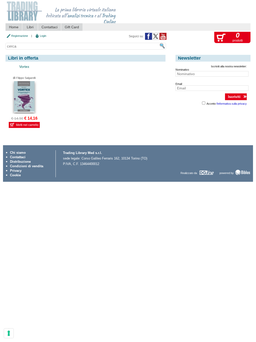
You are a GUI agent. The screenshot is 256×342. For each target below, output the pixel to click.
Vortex (24, 67)
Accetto (226, 103)
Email (179, 83)
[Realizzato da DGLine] (206, 174)
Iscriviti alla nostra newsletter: (229, 66)
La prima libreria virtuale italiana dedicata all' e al (81, 14)
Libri (30, 27)
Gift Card (72, 27)
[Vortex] (24, 96)
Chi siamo (18, 152)
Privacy (16, 171)
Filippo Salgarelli (26, 77)
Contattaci (50, 27)
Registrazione (19, 35)
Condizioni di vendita (26, 166)
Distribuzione (20, 161)
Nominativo (182, 69)
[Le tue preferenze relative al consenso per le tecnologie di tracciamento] (9, 333)
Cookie (15, 175)
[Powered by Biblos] (242, 174)
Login (43, 35)
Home (13, 27)
